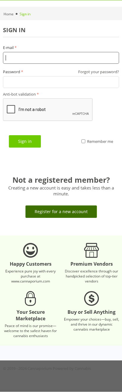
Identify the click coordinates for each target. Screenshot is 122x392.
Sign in (25, 141)
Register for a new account (61, 211)
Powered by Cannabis (72, 368)
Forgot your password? (98, 71)
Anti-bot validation (19, 94)
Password (11, 71)
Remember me (100, 141)
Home (9, 14)
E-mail (8, 47)
